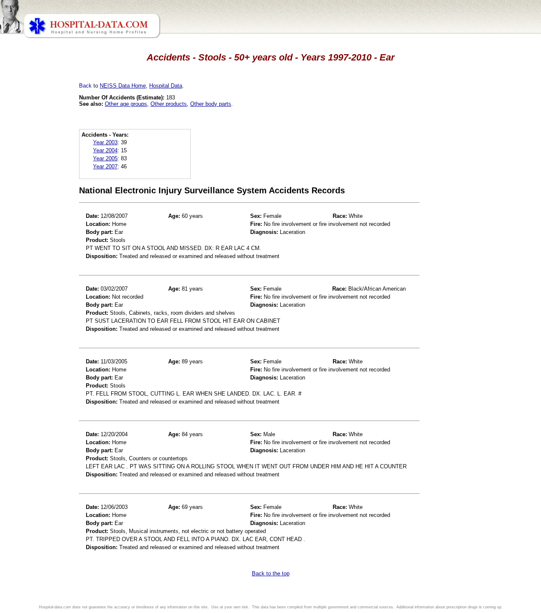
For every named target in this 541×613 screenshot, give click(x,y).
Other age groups (126, 104)
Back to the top (271, 573)
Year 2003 (105, 142)
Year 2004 (105, 150)
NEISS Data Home (123, 85)
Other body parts (210, 104)
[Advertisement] (43, 237)
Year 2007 (105, 166)
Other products (168, 104)
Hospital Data (165, 85)
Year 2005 (105, 158)
